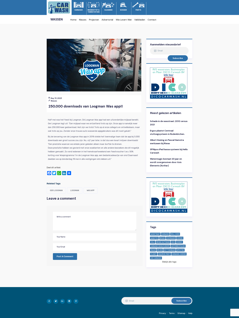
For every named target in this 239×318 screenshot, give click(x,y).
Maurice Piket (164, 254)
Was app (90, 190)
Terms (172, 313)
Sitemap (181, 313)
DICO (173, 242)
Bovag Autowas (163, 242)
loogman (74, 190)
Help (190, 313)
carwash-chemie (179, 254)
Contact (152, 19)
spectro (180, 250)
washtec (154, 238)
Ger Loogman (56, 190)
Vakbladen (139, 19)
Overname (171, 238)
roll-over (175, 234)
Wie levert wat (124, 19)
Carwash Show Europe (160, 246)
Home (73, 19)
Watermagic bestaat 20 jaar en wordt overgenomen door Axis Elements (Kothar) (166, 162)
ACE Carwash (156, 258)
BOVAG (162, 238)
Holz (153, 242)
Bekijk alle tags (169, 262)
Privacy (162, 313)
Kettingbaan (169, 250)
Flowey (154, 254)
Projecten (94, 19)
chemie (180, 238)
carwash (165, 234)
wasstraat (155, 234)
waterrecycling (178, 246)
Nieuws (82, 19)
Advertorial (107, 19)
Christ (179, 242)
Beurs (159, 250)
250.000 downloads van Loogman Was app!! (86, 106)
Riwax (153, 250)
